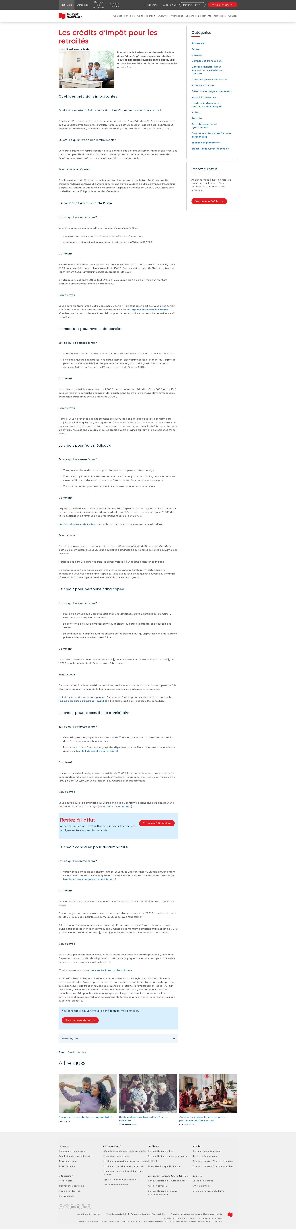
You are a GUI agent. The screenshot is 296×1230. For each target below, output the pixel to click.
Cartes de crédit (146, 16)
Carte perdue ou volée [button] (116, 1184)
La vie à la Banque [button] (203, 1180)
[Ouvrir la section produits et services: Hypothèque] (176, 19)
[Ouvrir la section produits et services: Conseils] (233, 19)
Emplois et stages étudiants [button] (208, 1191)
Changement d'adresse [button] (72, 1151)
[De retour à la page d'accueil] (70, 16)
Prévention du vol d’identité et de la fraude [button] (123, 1173)
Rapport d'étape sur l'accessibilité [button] (148, 1214)
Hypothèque (176, 16)
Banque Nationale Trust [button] (161, 1151)
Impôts (82, 1052)
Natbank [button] (153, 1161)
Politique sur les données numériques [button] (123, 1166)
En (175, 5)
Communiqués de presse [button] (207, 1151)
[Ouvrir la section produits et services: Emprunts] (162, 19)
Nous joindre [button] (65, 1180)
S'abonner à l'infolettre (209, 201)
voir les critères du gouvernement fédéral (89, 879)
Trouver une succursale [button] (71, 1186)
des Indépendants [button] (158, 1194)
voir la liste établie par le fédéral (97, 751)
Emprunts (162, 16)
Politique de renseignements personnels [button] (125, 1161)
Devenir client (190, 5)
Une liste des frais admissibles (77, 524)
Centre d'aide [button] (66, 1196)
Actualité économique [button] (205, 1156)
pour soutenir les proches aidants (111, 970)
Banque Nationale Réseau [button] (162, 1191)
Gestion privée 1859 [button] (159, 1186)
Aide (165, 5)
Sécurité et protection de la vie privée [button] (124, 1151)
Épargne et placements (198, 16)
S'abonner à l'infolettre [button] (157, 823)
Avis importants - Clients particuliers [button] (213, 1161)
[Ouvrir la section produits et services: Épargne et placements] (198, 19)
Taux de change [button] (68, 1161)
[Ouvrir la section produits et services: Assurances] (219, 19)
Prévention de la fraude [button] (116, 1156)
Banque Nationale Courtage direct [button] (167, 1180)
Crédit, (72, 1052)
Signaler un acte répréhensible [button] (120, 1179)
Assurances (220, 16)
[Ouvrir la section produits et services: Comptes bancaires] (124, 19)
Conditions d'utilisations (89, 1214)
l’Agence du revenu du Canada (149, 309)
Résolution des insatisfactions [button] (75, 1156)
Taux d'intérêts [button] (67, 1166)
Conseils (232, 16)
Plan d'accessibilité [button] (116, 1214)
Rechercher (152, 5)
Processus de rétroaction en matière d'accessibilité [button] (196, 1214)
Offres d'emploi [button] (201, 1186)
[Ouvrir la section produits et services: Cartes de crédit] (146, 19)
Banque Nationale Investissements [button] (167, 1156)
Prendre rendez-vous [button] (70, 1191)
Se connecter (222, 5)
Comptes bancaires (124, 16)
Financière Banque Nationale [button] (164, 1166)
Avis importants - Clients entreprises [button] (213, 1166)
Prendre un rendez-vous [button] (80, 1020)
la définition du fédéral (117, 806)
